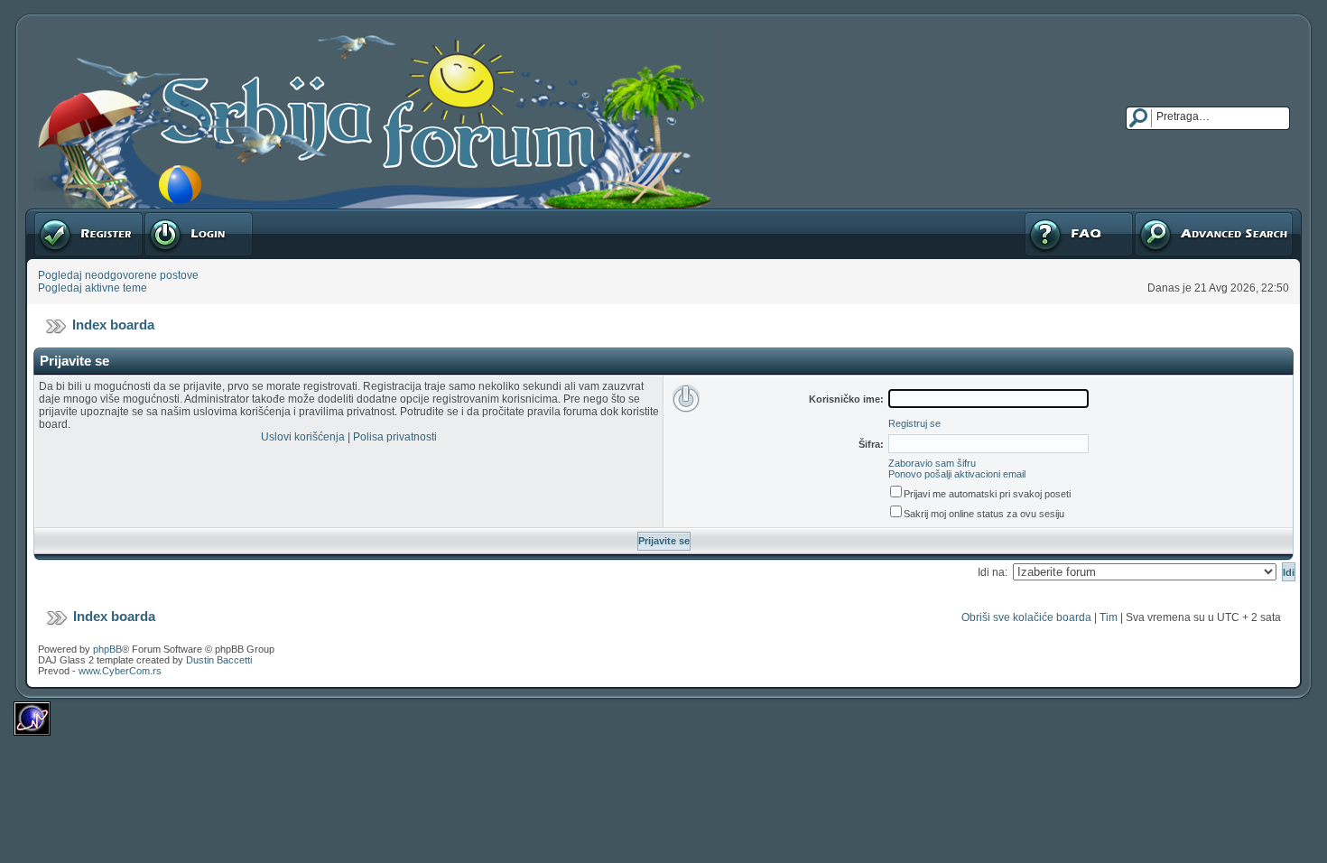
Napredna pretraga (1181, 215)
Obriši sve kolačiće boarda (1026, 617)
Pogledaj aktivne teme (92, 288)
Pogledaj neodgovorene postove (118, 275)
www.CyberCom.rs (120, 670)
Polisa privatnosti (395, 437)
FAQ (1034, 215)
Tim (1109, 617)
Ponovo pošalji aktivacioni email (956, 474)
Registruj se (62, 215)
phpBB (107, 649)
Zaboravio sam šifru (932, 463)
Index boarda (113, 324)
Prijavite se (171, 215)
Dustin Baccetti (219, 659)
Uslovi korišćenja (303, 437)
